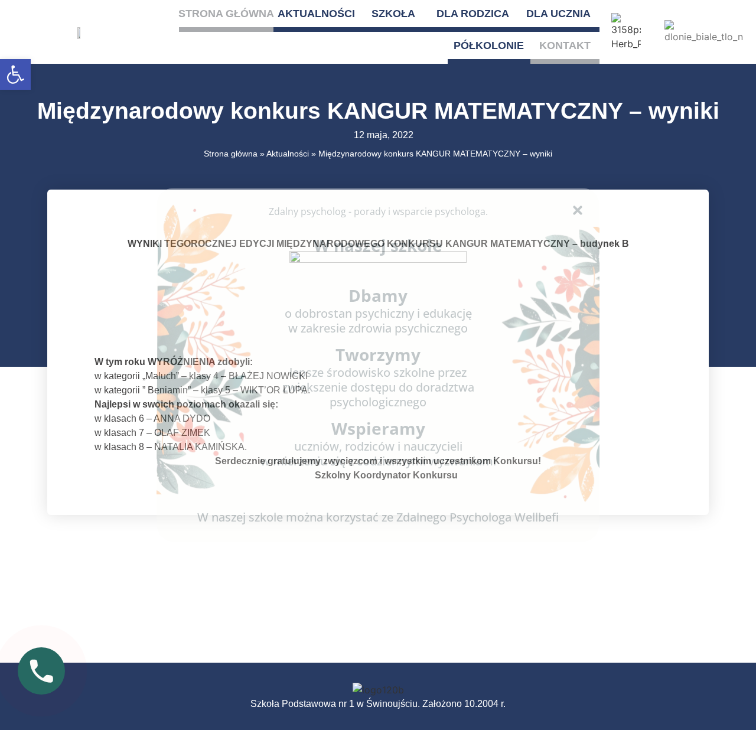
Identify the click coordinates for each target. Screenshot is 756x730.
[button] (15, 74)
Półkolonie (489, 45)
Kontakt (565, 45)
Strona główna (226, 13)
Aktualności (316, 13)
